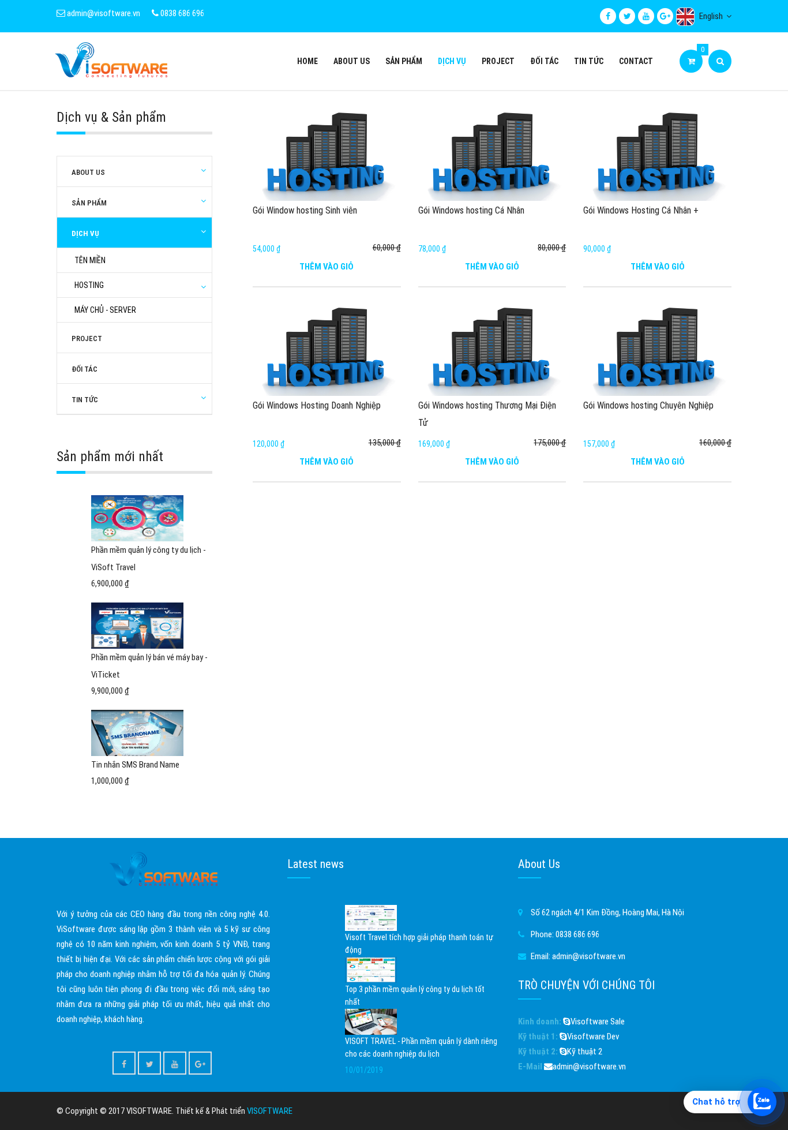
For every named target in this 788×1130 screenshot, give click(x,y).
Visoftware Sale (598, 1021)
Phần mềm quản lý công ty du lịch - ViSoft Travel (148, 559)
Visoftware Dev (593, 1036)
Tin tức (588, 61)
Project (498, 61)
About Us (351, 61)
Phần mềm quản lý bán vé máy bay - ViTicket (149, 666)
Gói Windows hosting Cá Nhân (471, 210)
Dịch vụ (452, 61)
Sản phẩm (403, 61)
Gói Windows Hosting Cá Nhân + (641, 210)
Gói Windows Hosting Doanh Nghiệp (317, 405)
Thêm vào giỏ (326, 266)
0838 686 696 (181, 13)
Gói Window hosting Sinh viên (305, 210)
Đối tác (544, 61)
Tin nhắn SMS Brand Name (135, 764)
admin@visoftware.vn (102, 13)
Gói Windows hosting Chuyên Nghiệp (648, 405)
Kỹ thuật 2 (584, 1051)
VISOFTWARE (269, 1111)
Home (307, 61)
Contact (636, 61)
